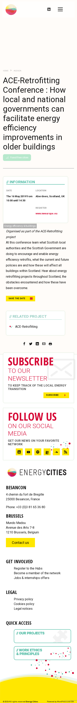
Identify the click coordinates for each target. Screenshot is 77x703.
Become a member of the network (37, 573)
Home (5, 71)
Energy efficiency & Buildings (20, 226)
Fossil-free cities (19, 157)
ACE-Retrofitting (26, 327)
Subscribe (52, 395)
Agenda (17, 71)
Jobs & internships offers (31, 578)
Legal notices (23, 609)
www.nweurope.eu (46, 213)
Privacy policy (23, 599)
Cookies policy (24, 604)
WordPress (62, 701)
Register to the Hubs (28, 568)
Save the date (16, 298)
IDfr (72, 701)
